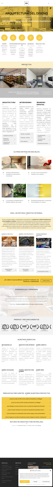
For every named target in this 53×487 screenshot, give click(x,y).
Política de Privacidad (36, 484)
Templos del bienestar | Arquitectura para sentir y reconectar (13, 174)
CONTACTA (47, 92)
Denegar (35, 481)
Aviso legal (43, 484)
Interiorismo (17, 467)
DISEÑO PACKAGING (8, 370)
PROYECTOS (26, 24)
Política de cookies (29, 484)
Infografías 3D (18, 469)
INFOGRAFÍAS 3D (7, 345)
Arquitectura (17, 474)
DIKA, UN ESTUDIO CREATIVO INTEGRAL (26, 213)
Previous (25, 312)
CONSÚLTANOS (46, 280)
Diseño (16, 465)
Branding (17, 471)
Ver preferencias (46, 481)
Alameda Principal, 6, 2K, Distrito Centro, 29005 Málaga (29, 425)
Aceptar (24, 481)
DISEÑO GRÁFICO (41, 345)
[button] (50, 470)
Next (28, 312)
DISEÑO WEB (40, 370)
